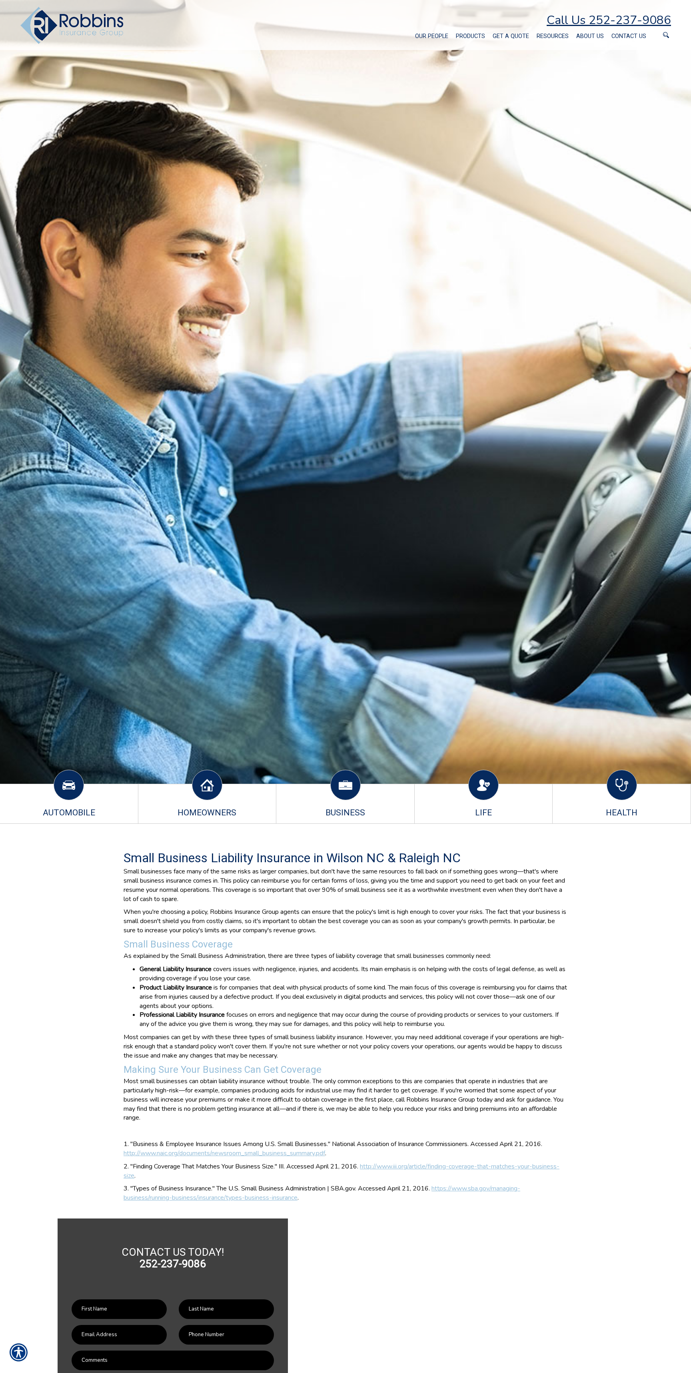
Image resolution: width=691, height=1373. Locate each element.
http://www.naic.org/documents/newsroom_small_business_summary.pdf (224, 1153)
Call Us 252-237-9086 (609, 20)
